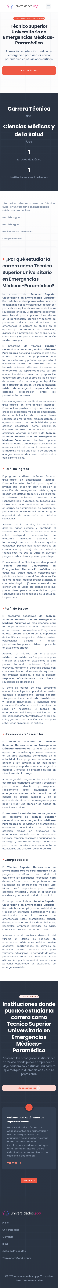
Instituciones (29, 70)
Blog (5, 1244)
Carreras (7, 1237)
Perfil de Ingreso (12, 217)
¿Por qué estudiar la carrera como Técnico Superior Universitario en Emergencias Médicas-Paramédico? (28, 207)
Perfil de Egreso (11, 224)
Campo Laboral (12, 238)
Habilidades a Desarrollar (17, 231)
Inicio (5, 1222)
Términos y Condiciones (17, 1258)
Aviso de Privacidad (14, 1251)
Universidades (10, 1230)
